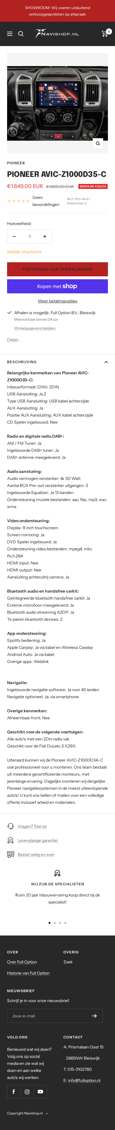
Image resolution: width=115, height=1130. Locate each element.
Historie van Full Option (28, 973)
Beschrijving (22, 362)
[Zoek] (21, 33)
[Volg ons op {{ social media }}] (13, 1091)
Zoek (68, 962)
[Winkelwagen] (105, 34)
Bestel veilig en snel (36, 854)
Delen (12, 339)
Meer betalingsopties (57, 301)
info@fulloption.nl (84, 1080)
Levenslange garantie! (38, 840)
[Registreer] (94, 1016)
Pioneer (16, 163)
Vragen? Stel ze (32, 826)
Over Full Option (22, 962)
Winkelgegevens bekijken (35, 328)
